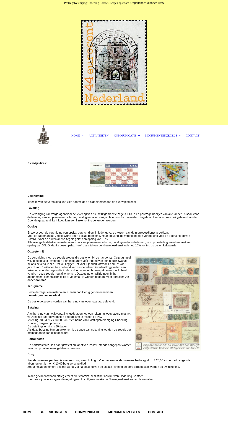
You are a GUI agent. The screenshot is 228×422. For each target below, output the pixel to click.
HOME (75, 135)
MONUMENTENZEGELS (161, 135)
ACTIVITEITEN (99, 135)
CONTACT (193, 135)
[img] (114, 62)
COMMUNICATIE (125, 135)
